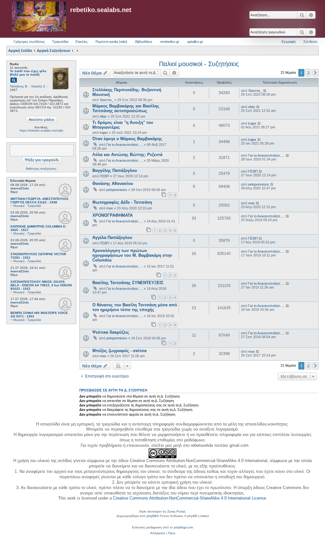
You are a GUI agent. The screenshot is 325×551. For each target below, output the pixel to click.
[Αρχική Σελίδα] (39, 17)
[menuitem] (157, 533)
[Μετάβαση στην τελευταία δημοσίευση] (265, 90)
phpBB (152, 516)
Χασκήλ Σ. (38, 86)
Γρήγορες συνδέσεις (29, 42)
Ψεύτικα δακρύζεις (110, 332)
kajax (104, 132)
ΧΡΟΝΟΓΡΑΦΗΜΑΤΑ (112, 215)
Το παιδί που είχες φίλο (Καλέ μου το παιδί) (28, 72)
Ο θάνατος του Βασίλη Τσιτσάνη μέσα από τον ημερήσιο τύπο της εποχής (134, 307)
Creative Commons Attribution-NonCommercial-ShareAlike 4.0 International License (189, 498)
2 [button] (308, 73)
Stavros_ (107, 100)
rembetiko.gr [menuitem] (169, 42)
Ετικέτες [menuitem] (82, 42)
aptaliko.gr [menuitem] (195, 42)
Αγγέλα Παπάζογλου (112, 237)
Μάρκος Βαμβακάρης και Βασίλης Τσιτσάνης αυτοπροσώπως (125, 108)
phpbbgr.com (183, 527)
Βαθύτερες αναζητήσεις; (41, 168)
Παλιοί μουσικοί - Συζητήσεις (199, 63)
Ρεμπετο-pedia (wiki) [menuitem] (111, 42)
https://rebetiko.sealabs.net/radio (41, 130)
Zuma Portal (176, 511)
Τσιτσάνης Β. (19, 86)
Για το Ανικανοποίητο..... (124, 144)
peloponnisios (116, 190)
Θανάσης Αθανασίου (112, 183)
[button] (315, 73)
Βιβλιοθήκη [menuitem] (143, 42)
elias (103, 116)
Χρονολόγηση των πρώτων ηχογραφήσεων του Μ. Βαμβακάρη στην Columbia (132, 255)
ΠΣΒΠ (104, 176)
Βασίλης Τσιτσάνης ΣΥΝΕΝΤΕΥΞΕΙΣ (127, 282)
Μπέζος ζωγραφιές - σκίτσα (119, 350)
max (109, 208)
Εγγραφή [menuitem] (288, 42)
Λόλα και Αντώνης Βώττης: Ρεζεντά (127, 154)
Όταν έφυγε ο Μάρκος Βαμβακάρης (127, 138)
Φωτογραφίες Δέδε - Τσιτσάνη (122, 202)
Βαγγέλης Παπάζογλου (114, 170)
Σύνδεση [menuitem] (310, 42)
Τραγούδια (60, 42)
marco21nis (19, 188)
